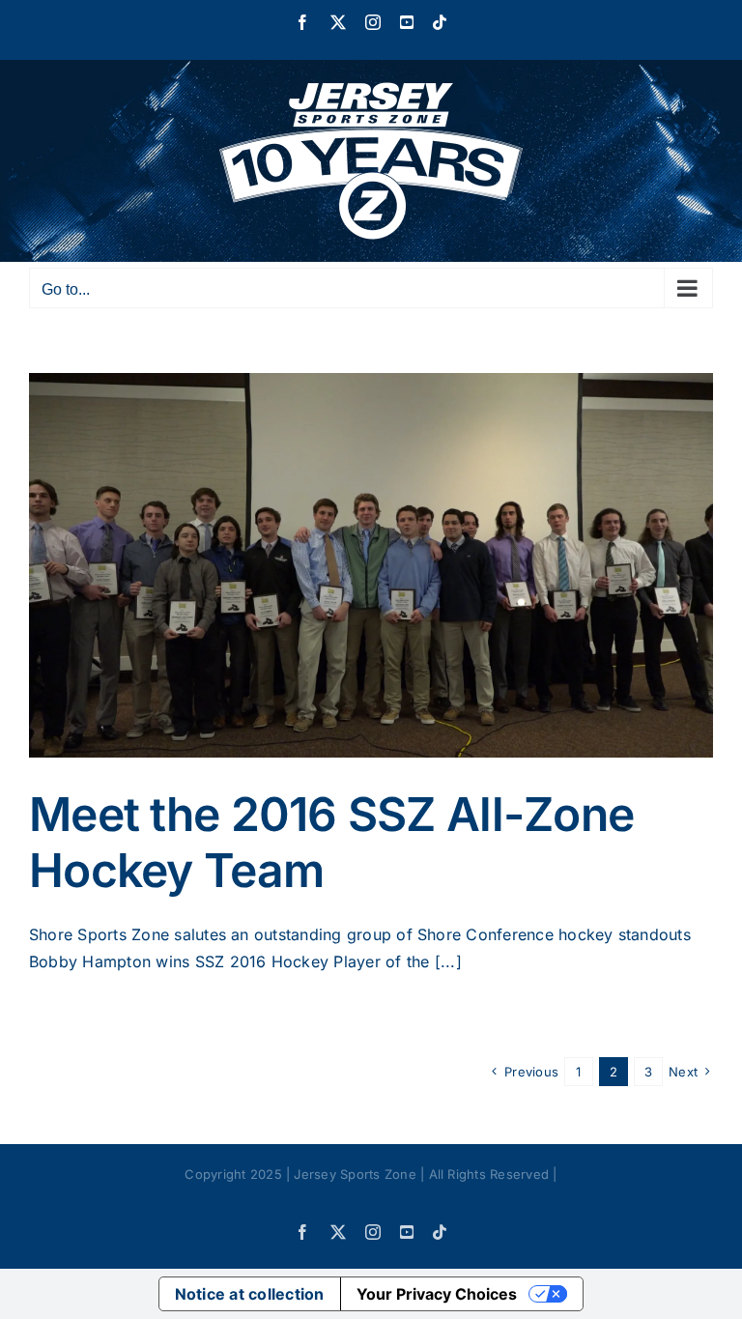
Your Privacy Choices (437, 1294)
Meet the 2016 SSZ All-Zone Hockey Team (331, 842)
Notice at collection (250, 1294)
